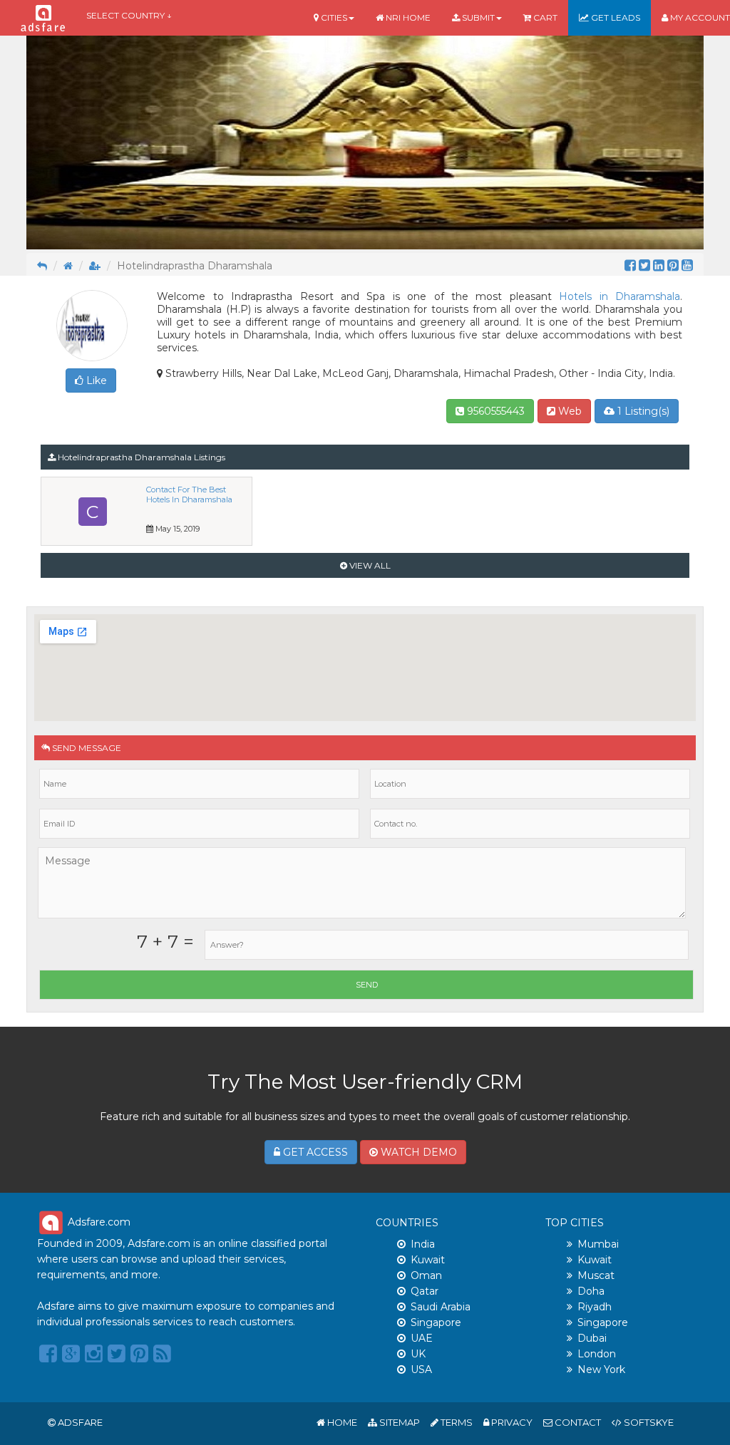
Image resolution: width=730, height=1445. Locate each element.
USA (421, 1369)
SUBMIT (477, 17)
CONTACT (576, 1422)
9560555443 (494, 411)
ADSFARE (80, 1422)
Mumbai (598, 1244)
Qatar (424, 1291)
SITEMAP (398, 1422)
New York (601, 1369)
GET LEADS (614, 17)
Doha (591, 1291)
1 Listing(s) (642, 411)
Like (95, 380)
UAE (422, 1338)
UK (418, 1353)
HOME (341, 1422)
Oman (426, 1275)
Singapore (436, 1322)
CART (544, 17)
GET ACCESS (314, 1152)
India (423, 1244)
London (596, 1353)
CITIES (333, 17)
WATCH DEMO (417, 1152)
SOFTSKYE (648, 1422)
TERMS (455, 1422)
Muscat (596, 1275)
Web (568, 411)
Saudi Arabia (441, 1306)
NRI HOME (407, 17)
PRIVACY (511, 1422)
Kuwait (428, 1259)
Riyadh (594, 1306)
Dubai (592, 1338)
